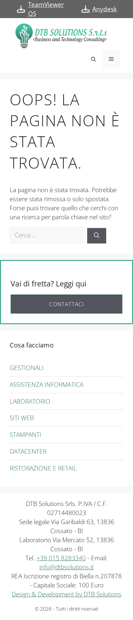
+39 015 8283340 (61, 558)
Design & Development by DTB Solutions (66, 594)
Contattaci (66, 304)
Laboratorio (30, 401)
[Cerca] (96, 235)
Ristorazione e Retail (43, 468)
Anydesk (104, 9)
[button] (93, 59)
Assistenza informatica (46, 384)
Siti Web (22, 418)
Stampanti (25, 434)
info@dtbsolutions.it (66, 567)
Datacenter (28, 451)
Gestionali (27, 368)
